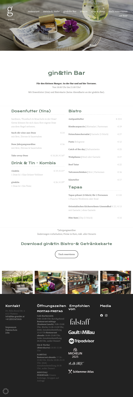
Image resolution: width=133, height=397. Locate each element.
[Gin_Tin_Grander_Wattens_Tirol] (17, 282)
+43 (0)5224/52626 (13, 319)
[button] (5, 391)
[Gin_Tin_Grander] (83, 282)
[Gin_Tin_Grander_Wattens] (115, 282)
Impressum (10, 327)
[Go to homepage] (10, 13)
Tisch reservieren (66, 254)
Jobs (7, 332)
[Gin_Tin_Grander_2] (50, 282)
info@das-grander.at (14, 316)
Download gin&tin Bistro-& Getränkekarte (66, 244)
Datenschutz (11, 330)
